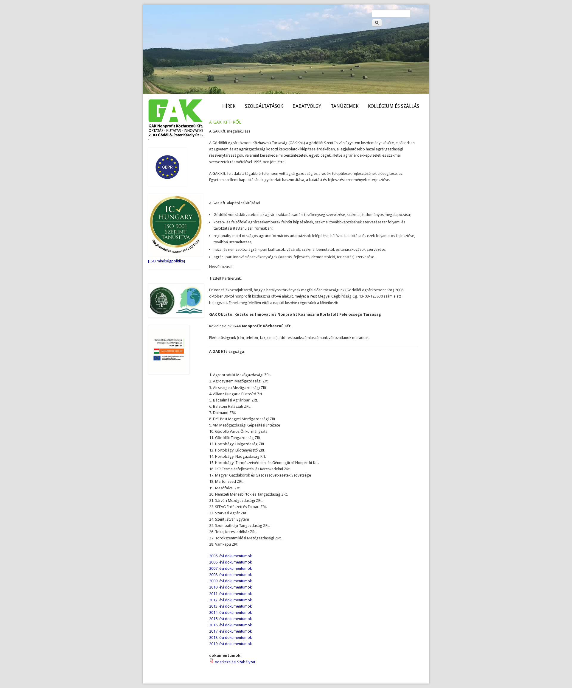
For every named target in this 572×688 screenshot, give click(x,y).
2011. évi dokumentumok (230, 594)
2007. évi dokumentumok (230, 568)
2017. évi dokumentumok (230, 631)
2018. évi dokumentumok (230, 637)
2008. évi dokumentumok (230, 574)
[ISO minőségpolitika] (166, 261)
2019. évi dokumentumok (230, 644)
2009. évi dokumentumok (230, 581)
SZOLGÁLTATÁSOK (264, 106)
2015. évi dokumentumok (230, 619)
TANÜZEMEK (344, 106)
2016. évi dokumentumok (230, 625)
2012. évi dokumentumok (230, 600)
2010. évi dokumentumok (230, 587)
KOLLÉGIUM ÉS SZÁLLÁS (393, 106)
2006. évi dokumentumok (230, 562)
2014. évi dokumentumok (230, 612)
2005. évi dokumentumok (230, 556)
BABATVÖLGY (307, 106)
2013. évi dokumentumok (230, 606)
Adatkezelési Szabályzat (235, 662)
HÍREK (228, 106)
